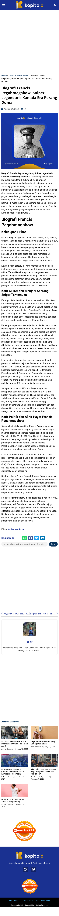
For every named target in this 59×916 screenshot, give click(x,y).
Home (4, 75)
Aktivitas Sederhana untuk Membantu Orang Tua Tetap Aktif (14, 743)
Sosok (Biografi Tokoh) (19, 75)
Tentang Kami (27, 900)
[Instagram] (25, 869)
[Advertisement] (29, 42)
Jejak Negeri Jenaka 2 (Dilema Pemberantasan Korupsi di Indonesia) (12, 771)
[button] (3, 5)
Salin (53, 544)
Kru (37, 900)
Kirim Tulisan (14, 900)
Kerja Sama (45, 900)
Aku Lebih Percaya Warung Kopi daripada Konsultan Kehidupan (43, 771)
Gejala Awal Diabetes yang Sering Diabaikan (43, 742)
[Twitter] (33, 869)
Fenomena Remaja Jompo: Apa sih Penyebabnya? (13, 800)
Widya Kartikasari (16, 529)
